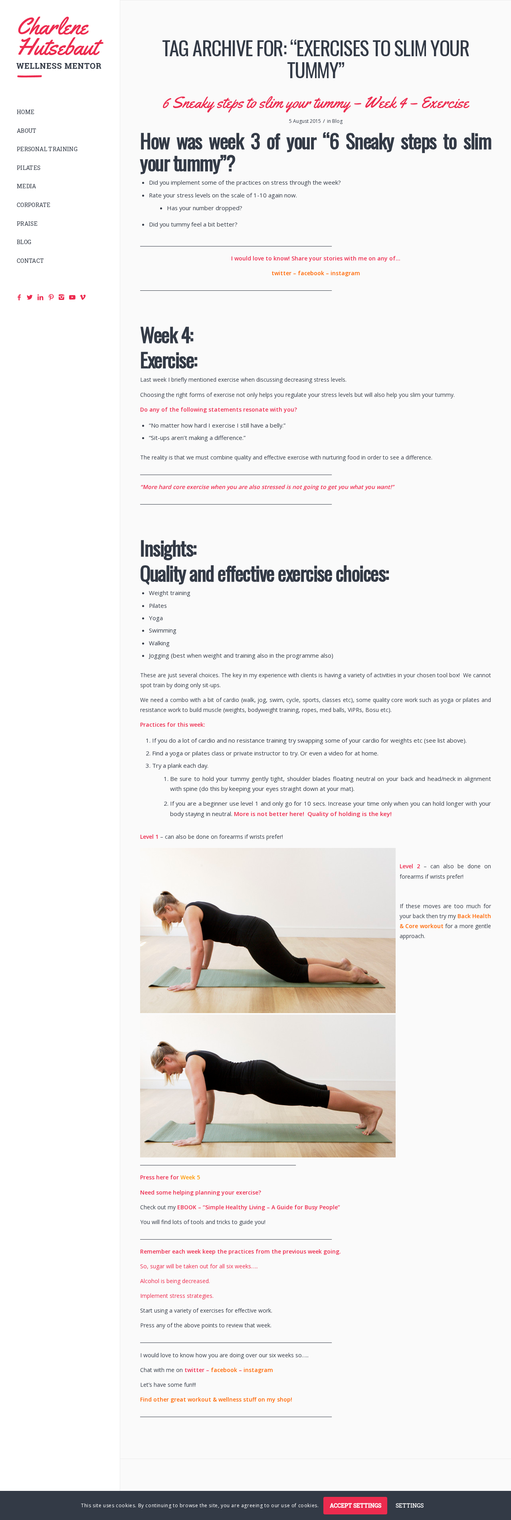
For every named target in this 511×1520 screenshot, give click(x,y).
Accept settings (355, 1505)
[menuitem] (60, 112)
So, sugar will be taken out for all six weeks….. (199, 1266)
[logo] (60, 47)
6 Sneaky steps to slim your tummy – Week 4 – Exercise (315, 102)
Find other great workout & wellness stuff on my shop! (216, 1399)
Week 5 (190, 1177)
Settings (410, 1505)
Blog (337, 121)
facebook (311, 273)
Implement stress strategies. (177, 1295)
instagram (345, 273)
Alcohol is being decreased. (175, 1281)
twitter (281, 273)
